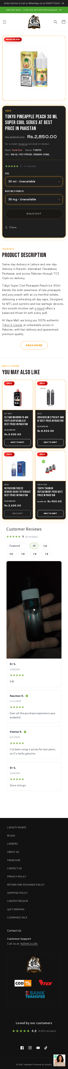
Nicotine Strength (14, 191)
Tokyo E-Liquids (12, 325)
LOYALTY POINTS (16, 827)
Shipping (22, 144)
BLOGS (11, 835)
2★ (35, 554)
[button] (5, 22)
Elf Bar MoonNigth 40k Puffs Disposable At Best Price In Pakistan (16, 421)
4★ (11, 554)
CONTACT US (14, 868)
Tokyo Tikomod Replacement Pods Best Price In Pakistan (50, 492)
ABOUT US (13, 851)
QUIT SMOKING (15, 909)
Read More (34, 345)
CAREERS (12, 843)
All (34, 545)
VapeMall (28, 1064)
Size (7, 173)
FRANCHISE (13, 860)
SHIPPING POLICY (17, 892)
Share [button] (13, 227)
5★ (45, 546)
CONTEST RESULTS (17, 901)
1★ (47, 554)
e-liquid (40, 308)
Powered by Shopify (42, 1064)
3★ (23, 554)
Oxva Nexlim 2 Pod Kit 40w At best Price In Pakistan (50, 419)
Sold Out (17, 513)
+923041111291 (29, 943)
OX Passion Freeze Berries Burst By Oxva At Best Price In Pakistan (17, 492)
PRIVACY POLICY (16, 876)
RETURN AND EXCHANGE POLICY (26, 884)
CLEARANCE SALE (17, 917)
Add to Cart (17, 442)
